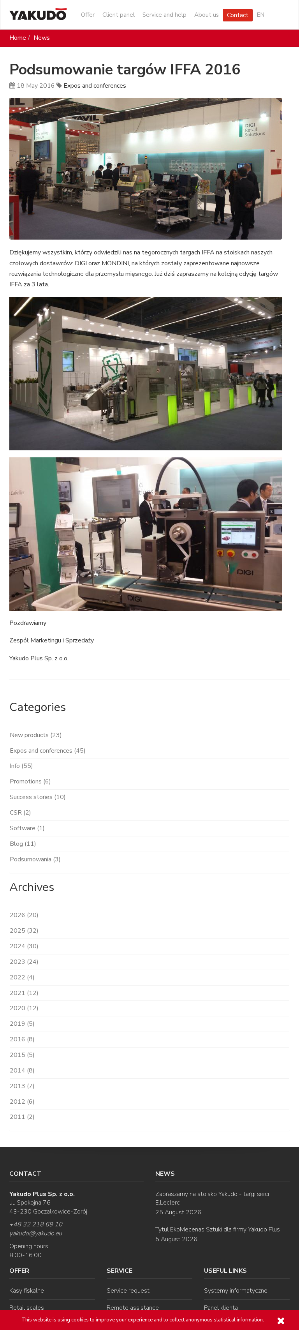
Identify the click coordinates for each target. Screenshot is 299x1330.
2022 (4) (22, 977)
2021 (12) (24, 993)
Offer (88, 15)
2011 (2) (22, 1117)
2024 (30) (24, 946)
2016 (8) (22, 1039)
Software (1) (27, 828)
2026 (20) (24, 915)
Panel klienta (221, 1308)
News (41, 38)
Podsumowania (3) (35, 859)
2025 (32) (24, 930)
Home (17, 38)
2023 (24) (24, 962)
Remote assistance (133, 1308)
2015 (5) (22, 1055)
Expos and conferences (94, 85)
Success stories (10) (38, 797)
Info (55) (21, 766)
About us (206, 15)
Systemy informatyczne (235, 1290)
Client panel (118, 15)
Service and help (164, 15)
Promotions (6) (30, 781)
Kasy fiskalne (26, 1290)
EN (260, 15)
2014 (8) (22, 1070)
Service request (128, 1290)
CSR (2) (20, 812)
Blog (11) (23, 844)
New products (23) (36, 735)
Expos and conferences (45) (48, 750)
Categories (37, 707)
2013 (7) (22, 1086)
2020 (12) (24, 1008)
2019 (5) (22, 1024)
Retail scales (26, 1308)
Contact (237, 15)
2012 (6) (22, 1101)
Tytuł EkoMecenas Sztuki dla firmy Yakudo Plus (217, 1229)
